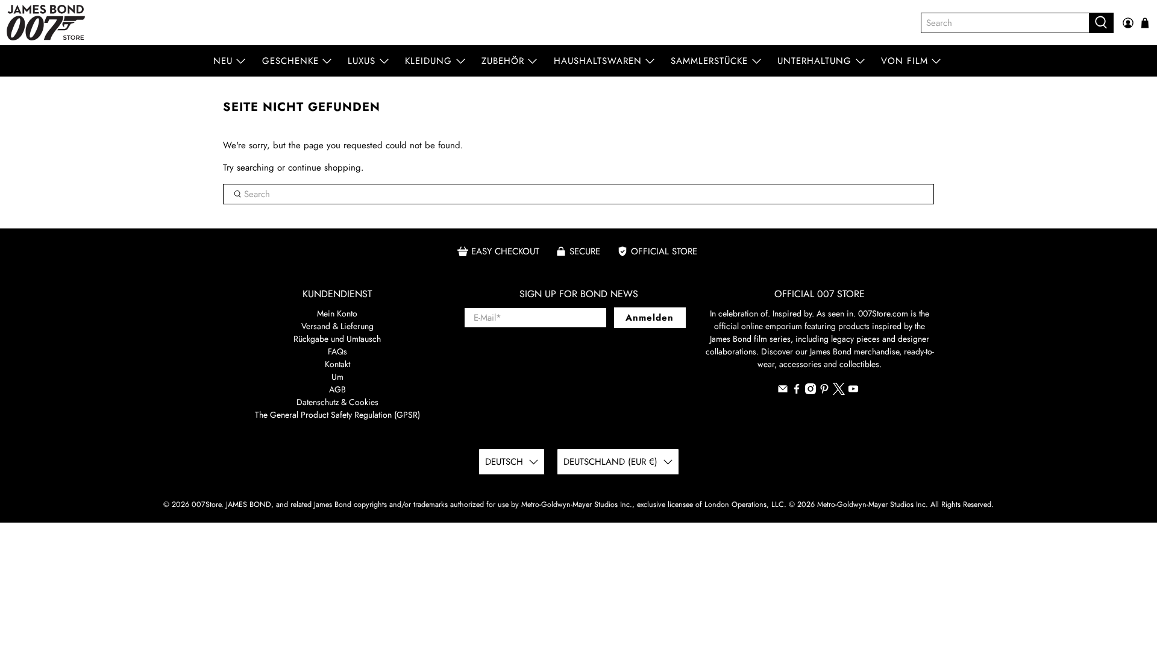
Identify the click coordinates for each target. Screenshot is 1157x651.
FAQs (337, 351)
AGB (337, 389)
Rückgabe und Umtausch (337, 339)
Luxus (361, 61)
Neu (223, 61)
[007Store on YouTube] (853, 391)
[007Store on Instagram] (810, 391)
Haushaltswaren (598, 61)
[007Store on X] (839, 392)
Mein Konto (337, 313)
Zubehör (502, 61)
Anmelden (650, 317)
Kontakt (337, 364)
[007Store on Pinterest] (824, 391)
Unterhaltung (814, 61)
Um (337, 377)
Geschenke (290, 61)
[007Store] (46, 22)
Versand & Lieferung (337, 326)
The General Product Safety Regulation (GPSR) (337, 415)
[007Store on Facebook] (796, 391)
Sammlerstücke (709, 61)
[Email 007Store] (782, 391)
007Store (206, 504)
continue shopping (324, 167)
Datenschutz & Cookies (337, 402)
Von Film (904, 61)
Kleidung (428, 61)
